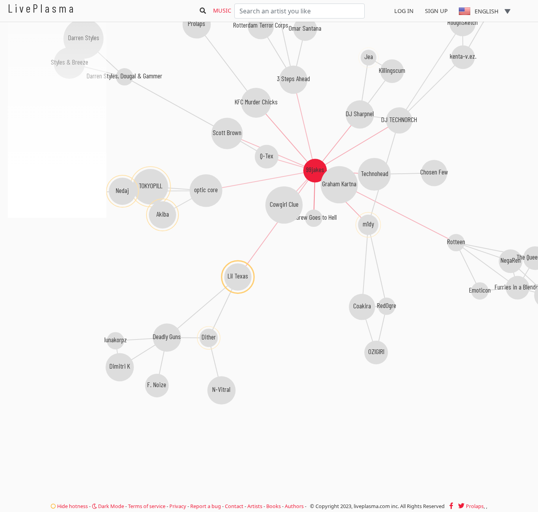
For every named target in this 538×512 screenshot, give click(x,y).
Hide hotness (72, 506)
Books (273, 506)
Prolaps (475, 506)
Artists (254, 506)
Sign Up (436, 11)
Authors (294, 506)
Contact (234, 506)
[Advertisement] (57, 260)
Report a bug (205, 506)
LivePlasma (42, 8)
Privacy (177, 506)
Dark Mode (110, 506)
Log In (404, 11)
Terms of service (146, 506)
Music (222, 10)
